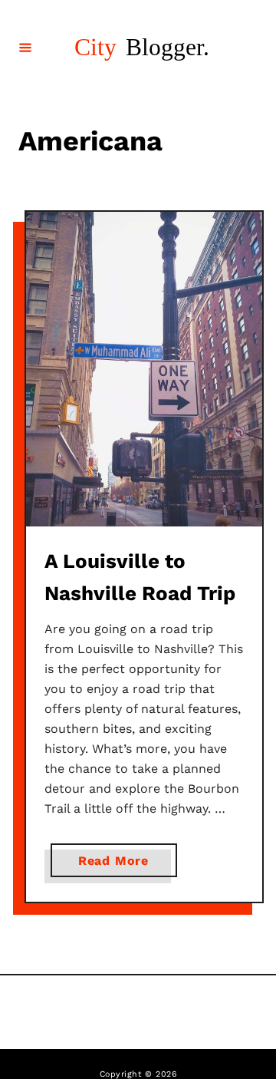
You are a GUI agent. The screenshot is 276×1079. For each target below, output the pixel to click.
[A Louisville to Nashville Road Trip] (144, 369)
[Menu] (25, 46)
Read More (118, 865)
